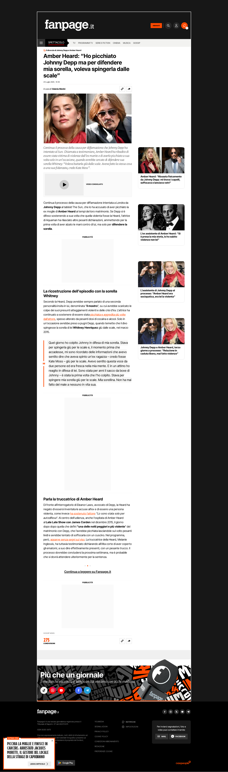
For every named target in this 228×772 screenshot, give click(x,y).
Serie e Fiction (103, 43)
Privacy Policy (102, 731)
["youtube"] (61, 690)
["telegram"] (87, 690)
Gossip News (49, 633)
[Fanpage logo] (65, 25)
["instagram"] (52, 690)
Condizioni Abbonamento (107, 741)
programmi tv (85, 43)
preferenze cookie (104, 751)
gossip (136, 43)
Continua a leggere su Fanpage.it (87, 572)
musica (126, 43)
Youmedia (99, 721)
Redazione (100, 746)
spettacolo (56, 42)
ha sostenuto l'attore (82, 513)
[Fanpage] (48, 711)
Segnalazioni (101, 726)
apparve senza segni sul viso (67, 539)
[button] (129, 89)
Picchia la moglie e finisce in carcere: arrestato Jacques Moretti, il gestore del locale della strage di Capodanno (27, 750)
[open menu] (41, 43)
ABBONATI (156, 25)
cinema (116, 43)
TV (74, 43)
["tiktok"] (43, 690)
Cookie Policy (101, 736)
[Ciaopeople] (183, 763)
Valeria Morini (58, 89)
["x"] (70, 690)
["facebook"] (78, 690)
